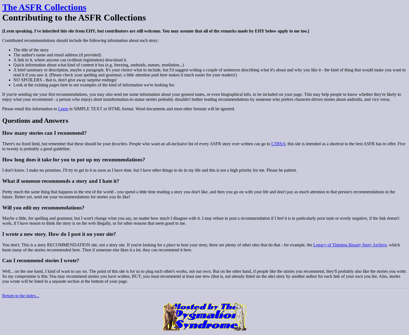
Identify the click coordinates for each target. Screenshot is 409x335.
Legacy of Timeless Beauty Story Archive (350, 244)
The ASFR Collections (44, 7)
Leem (63, 108)
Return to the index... (20, 295)
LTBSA (278, 143)
